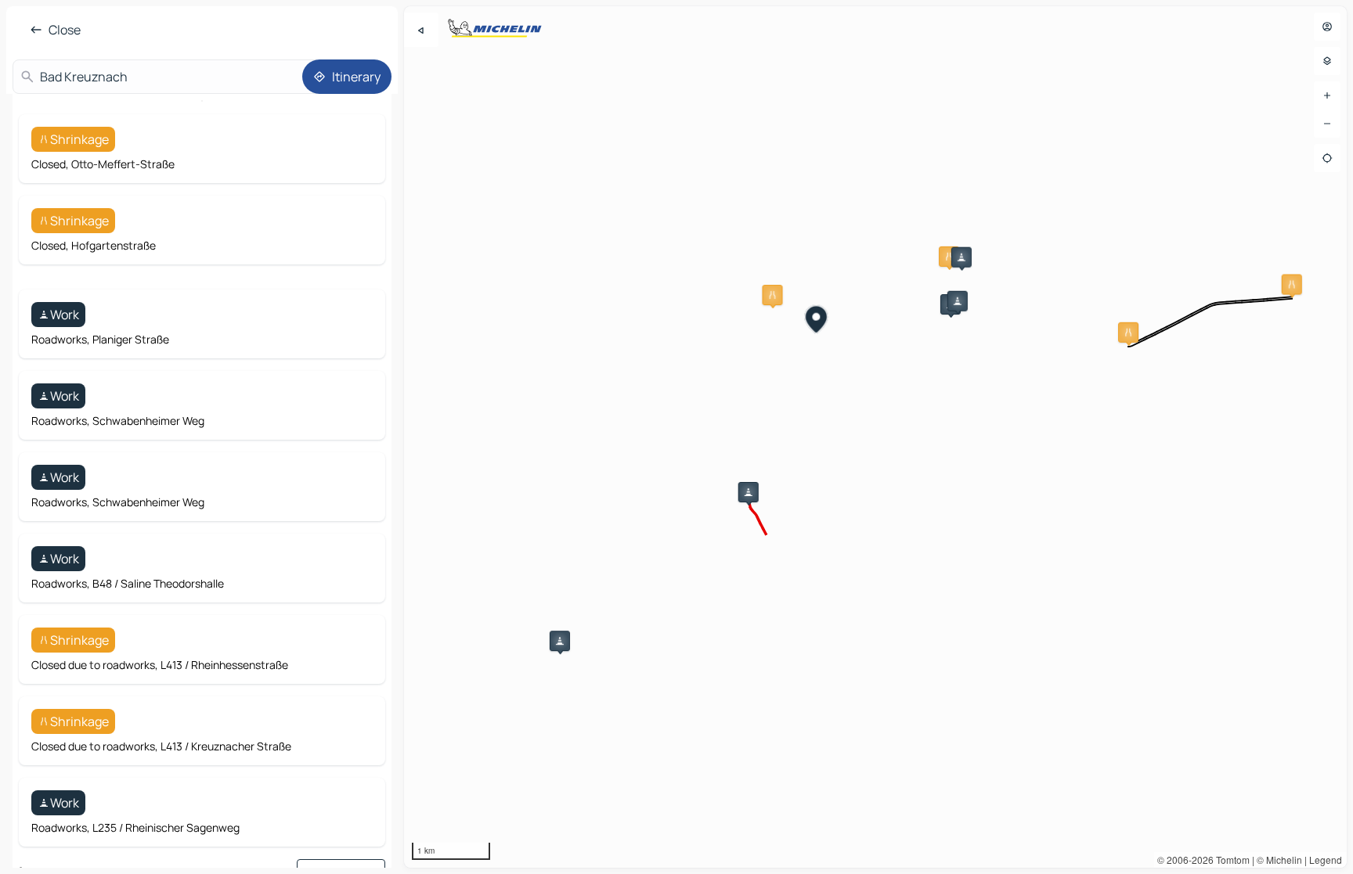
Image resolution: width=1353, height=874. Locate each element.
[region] (875, 437)
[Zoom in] (1327, 95)
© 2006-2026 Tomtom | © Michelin (1229, 859)
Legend (1325, 859)
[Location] (1327, 158)
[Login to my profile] (1327, 27)
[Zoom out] (1327, 124)
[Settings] (1327, 61)
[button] (949, 256)
